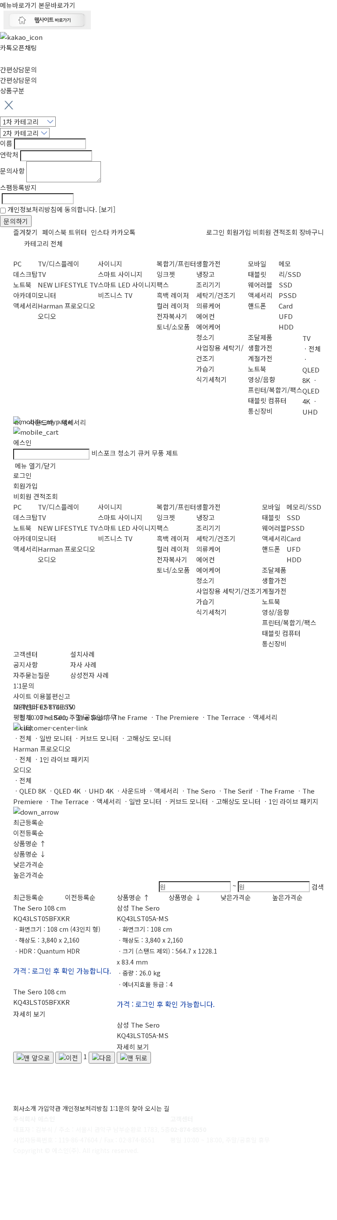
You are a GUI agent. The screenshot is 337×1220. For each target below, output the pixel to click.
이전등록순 (28, 832)
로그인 (215, 232)
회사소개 (24, 1108)
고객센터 (25, 654)
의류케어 (208, 305)
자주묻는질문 (31, 675)
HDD (286, 326)
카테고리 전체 (43, 243)
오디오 (47, 316)
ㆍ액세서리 (163, 790)
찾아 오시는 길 (150, 1108)
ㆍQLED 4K (64, 790)
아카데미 (25, 295)
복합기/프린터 (176, 263)
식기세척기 (211, 379)
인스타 (100, 232)
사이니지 (110, 263)
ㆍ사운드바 (130, 790)
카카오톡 (123, 232)
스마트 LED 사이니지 (127, 284)
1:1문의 (23, 685)
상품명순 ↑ (29, 843)
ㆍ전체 (22, 738)
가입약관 (49, 1108)
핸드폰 (257, 305)
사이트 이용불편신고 (41, 696)
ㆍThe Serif (234, 790)
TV (42, 274)
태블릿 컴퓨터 (267, 400)
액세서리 (25, 305)
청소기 (205, 337)
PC (17, 263)
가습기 (205, 368)
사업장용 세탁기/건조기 (229, 591)
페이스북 (54, 232)
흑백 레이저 (173, 295)
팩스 (163, 284)
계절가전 (260, 358)
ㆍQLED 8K (29, 790)
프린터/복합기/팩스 (275, 389)
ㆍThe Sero (197, 790)
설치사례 (82, 654)
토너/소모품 (173, 326)
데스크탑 (25, 274)
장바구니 (311, 232)
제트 (172, 453)
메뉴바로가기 (18, 5)
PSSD (288, 295)
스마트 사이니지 (120, 274)
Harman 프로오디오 (66, 305)
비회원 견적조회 (275, 232)
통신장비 (260, 410)
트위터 (77, 232)
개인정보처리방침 (85, 1108)
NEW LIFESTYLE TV (68, 284)
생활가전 (208, 263)
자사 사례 (83, 664)
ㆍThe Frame (274, 790)
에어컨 (205, 316)
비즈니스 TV (115, 295)
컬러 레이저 (173, 305)
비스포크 (103, 453)
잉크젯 (166, 274)
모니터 (47, 295)
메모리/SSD (304, 506)
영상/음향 (261, 379)
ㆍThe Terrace (66, 801)
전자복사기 (172, 316)
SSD (285, 284)
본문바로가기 (57, 5)
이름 (6, 143)
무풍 (158, 453)
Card (286, 305)
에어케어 (208, 326)
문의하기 (16, 221)
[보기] (107, 209)
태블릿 (257, 274)
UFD (286, 316)
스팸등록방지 (18, 187)
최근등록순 (28, 822)
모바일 (257, 263)
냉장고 (205, 274)
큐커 (144, 453)
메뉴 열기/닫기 (35, 465)
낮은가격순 (28, 864)
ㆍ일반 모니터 (52, 738)
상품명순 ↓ (29, 853)
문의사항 (12, 170)
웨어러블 (260, 284)
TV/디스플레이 (58, 263)
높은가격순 (28, 875)
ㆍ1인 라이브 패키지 (61, 759)
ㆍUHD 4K (98, 790)
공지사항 (25, 664)
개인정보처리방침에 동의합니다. (61, 209)
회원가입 (238, 232)
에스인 (22, 442)
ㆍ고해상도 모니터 (145, 738)
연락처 (9, 154)
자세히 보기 (29, 1013)
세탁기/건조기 (216, 295)
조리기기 (208, 284)
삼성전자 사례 (89, 675)
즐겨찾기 (25, 232)
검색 (318, 886)
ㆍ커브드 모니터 (96, 738)
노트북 (22, 284)
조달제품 (260, 337)
